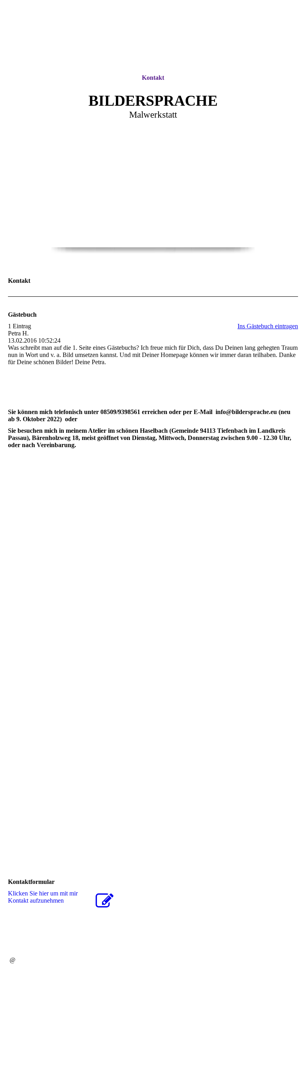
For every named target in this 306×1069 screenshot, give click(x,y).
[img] (153, 37)
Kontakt (153, 77)
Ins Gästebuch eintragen (267, 326)
